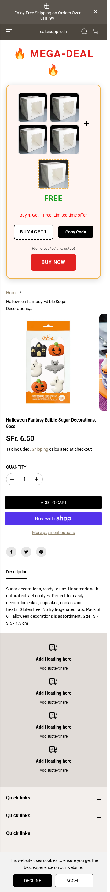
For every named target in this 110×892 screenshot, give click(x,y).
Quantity (16, 467)
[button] (9, 32)
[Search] (84, 31)
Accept (74, 880)
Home (11, 292)
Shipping (40, 449)
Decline (32, 880)
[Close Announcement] (95, 11)
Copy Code (75, 232)
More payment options (53, 532)
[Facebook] (11, 552)
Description (17, 571)
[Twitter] (26, 552)
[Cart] (95, 31)
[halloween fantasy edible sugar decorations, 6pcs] (48, 362)
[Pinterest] (41, 552)
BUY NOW (53, 262)
